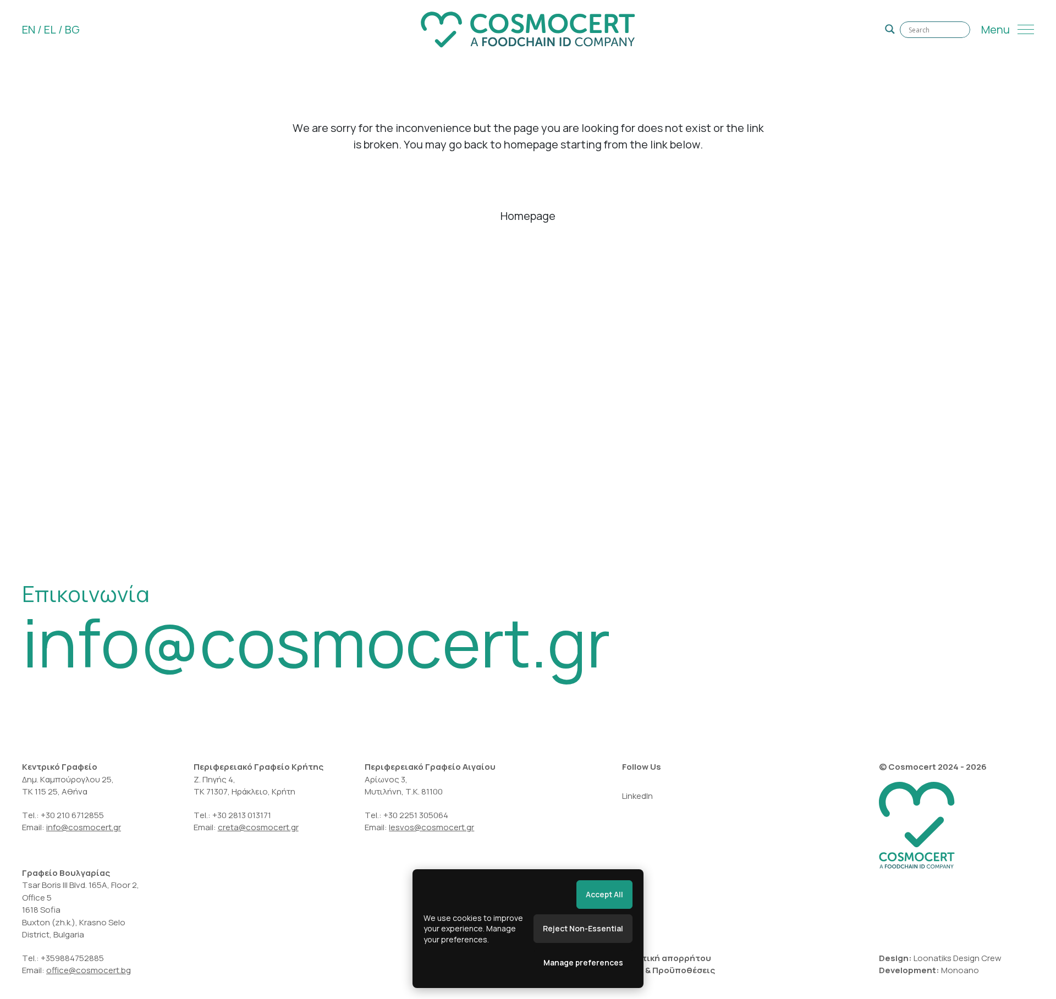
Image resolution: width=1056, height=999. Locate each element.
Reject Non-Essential (583, 928)
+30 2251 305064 (416, 815)
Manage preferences (583, 962)
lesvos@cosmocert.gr (431, 827)
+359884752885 (72, 958)
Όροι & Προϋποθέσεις (668, 970)
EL (50, 29)
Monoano (960, 970)
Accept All (604, 894)
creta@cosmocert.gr (258, 827)
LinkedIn (637, 796)
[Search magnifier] (890, 29)
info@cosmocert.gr (316, 642)
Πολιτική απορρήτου (666, 958)
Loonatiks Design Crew (958, 958)
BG (72, 29)
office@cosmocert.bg (88, 970)
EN (28, 29)
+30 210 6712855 (72, 815)
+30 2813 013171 (241, 815)
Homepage (528, 215)
